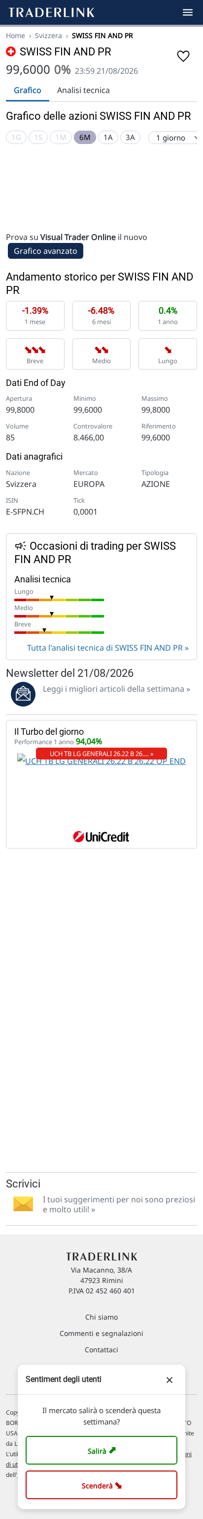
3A (130, 137)
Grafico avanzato (45, 250)
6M (85, 137)
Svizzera (48, 35)
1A (108, 137)
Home (15, 35)
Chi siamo (101, 1317)
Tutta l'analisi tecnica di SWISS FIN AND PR (105, 647)
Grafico (27, 90)
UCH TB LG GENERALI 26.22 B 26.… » (102, 753)
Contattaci (101, 1349)
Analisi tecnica (83, 90)
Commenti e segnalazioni (101, 1333)
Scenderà (104, 1484)
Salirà (103, 1450)
